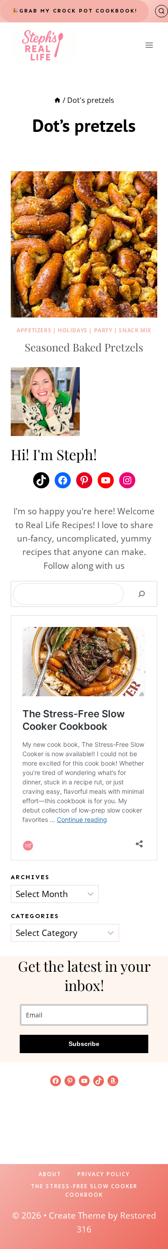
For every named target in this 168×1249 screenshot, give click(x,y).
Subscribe (84, 1043)
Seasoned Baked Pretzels (84, 347)
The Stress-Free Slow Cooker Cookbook (84, 1190)
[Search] (141, 594)
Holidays (72, 330)
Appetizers (34, 330)
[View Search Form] (161, 11)
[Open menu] (149, 45)
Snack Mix (135, 330)
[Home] (57, 100)
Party (103, 330)
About (50, 1174)
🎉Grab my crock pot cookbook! (75, 11)
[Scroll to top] (146, 1213)
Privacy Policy (104, 1174)
